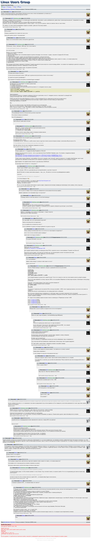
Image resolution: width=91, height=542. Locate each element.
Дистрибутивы (7, 9)
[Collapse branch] (1, 11)
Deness (10, 11)
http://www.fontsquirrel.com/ (45, 180)
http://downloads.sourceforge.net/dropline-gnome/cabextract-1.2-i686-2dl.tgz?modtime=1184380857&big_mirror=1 (38, 155)
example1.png (34, 300)
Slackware (13, 9)
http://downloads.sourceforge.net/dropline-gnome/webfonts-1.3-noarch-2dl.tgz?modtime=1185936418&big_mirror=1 (38, 156)
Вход (20, 7)
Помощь (9, 7)
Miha (12, 438)
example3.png (34, 303)
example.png (33, 299)
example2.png (34, 301)
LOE (12, 18)
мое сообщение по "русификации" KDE (36, 248)
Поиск (15, 7)
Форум (3, 7)
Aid (16, 399)
